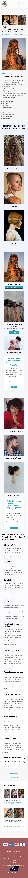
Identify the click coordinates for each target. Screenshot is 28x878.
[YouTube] (8, 873)
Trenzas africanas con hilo (12, 800)
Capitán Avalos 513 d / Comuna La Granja (14, 858)
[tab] (14, 758)
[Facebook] (15, 873)
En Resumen (7, 752)
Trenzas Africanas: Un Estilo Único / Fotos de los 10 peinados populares (12, 821)
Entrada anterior (14, 773)
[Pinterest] (19, 873)
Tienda (14, 862)
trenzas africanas (6, 34)
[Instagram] (12, 873)
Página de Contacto (14, 855)
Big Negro (16, 867)
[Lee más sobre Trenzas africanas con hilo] (14, 793)
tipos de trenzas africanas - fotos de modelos (12, 802)
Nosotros (14, 860)
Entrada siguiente (14, 777)
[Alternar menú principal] (24, 4)
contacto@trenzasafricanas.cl (14, 856)
